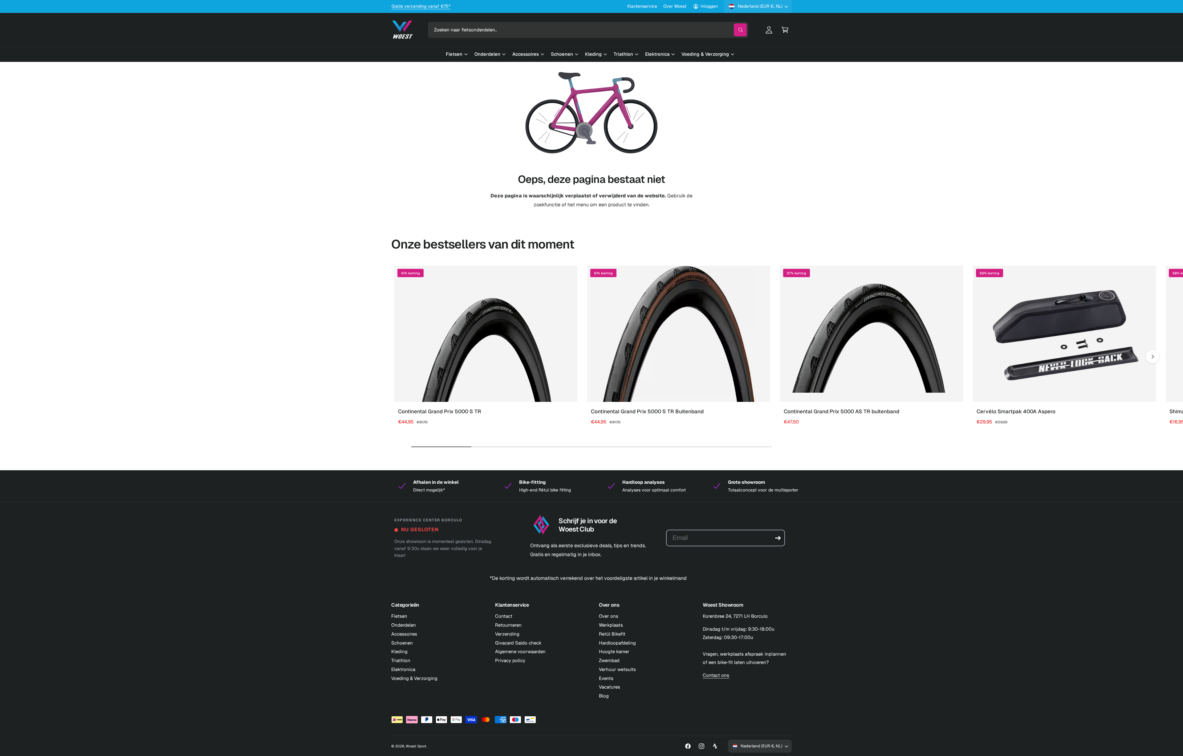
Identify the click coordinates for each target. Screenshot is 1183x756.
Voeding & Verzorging (414, 678)
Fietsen (399, 616)
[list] (591, 486)
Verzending (507, 634)
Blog (604, 696)
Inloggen (709, 6)
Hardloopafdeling (617, 643)
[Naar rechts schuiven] (1152, 356)
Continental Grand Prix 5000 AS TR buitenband (841, 411)
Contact (503, 616)
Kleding (399, 651)
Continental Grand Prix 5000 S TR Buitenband (647, 411)
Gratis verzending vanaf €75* (421, 6)
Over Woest (674, 6)
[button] (785, 30)
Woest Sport (416, 746)
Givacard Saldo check (518, 643)
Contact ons (716, 675)
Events (606, 678)
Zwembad (609, 660)
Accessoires (404, 634)
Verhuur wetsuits (617, 669)
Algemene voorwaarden (520, 651)
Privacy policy (510, 660)
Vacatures (609, 687)
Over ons (608, 616)
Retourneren (508, 625)
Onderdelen (403, 625)
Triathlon (400, 660)
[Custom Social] (715, 746)
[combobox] (588, 30)
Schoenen (402, 643)
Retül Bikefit (612, 634)
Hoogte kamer (614, 651)
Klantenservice (642, 6)
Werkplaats (611, 625)
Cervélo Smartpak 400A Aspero (1016, 411)
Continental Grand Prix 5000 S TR (439, 411)
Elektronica (403, 669)
